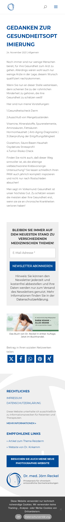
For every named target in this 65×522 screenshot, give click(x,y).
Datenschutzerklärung (32, 299)
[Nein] (60, 509)
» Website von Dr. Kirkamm (23, 447)
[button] (11, 359)
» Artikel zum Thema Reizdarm (25, 441)
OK (18, 516)
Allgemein (33, 52)
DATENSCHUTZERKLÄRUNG (24, 403)
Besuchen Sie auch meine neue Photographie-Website (32, 461)
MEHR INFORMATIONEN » (21, 423)
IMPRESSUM (14, 398)
